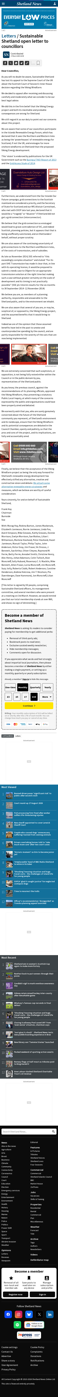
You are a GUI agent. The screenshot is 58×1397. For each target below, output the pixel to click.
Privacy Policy (8, 1369)
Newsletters (35, 1249)
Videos (33, 1254)
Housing (5, 1211)
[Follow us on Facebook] (8, 1314)
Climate (4, 1163)
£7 (25, 696)
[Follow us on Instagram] (18, 1314)
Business (5, 1159)
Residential (35, 1208)
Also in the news (8, 1146)
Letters (8, 36)
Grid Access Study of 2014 (22, 163)
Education (5, 1183)
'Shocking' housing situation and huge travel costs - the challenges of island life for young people (33, 873)
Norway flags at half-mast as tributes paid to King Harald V (34, 1062)
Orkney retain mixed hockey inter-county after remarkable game (33, 994)
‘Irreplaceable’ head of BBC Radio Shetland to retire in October (34, 863)
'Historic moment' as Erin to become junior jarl (34, 853)
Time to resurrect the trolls (26, 891)
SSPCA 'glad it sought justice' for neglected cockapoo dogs (34, 882)
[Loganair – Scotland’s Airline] (29, 354)
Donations (35, 1356)
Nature (4, 1217)
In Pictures (35, 1151)
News (4, 1142)
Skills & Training (37, 1199)
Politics (4, 1224)
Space (4, 1231)
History (4, 1207)
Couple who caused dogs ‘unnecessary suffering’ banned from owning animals (32, 833)
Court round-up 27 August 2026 (28, 803)
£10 (34, 696)
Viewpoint (5, 1260)
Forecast (34, 1230)
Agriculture (6, 1149)
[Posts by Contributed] (6, 54)
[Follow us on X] (39, 1314)
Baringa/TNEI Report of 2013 (41, 159)
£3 (8, 696)
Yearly (47, 687)
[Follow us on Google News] (34, 1324)
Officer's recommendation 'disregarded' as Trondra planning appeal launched (34, 902)
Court (3, 1180)
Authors (33, 1246)
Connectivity (7, 1170)
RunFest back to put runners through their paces (33, 974)
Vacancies (34, 1195)
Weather (5, 1245)
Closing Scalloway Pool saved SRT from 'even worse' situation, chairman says (32, 1023)
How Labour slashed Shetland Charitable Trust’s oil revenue (33, 1072)
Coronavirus (6, 1173)
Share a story (8, 1360)
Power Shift (6, 1228)
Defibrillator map (39, 1259)
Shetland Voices (37, 1157)
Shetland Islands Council (41, 1176)
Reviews (5, 1257)
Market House (36, 1183)
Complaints (36, 1351)
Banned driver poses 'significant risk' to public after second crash (32, 794)
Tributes (34, 1154)
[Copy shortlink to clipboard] (27, 63)
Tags (32, 1242)
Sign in (42, 1294)
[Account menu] (54, 4)
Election (5, 1187)
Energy (4, 1194)
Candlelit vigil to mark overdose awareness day (34, 984)
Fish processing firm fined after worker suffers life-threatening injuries (32, 814)
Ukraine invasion (8, 1241)
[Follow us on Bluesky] (29, 1314)
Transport (5, 1238)
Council (4, 1176)
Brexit (4, 1156)
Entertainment (7, 1197)
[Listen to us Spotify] (17, 1324)
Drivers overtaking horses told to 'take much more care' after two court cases (32, 843)
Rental (33, 1211)
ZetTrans (34, 1187)
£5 (17, 696)
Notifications (37, 1360)
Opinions (6, 1250)
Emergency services (10, 1190)
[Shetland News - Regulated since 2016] (29, 1335)
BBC (32, 1180)
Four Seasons (36, 1164)
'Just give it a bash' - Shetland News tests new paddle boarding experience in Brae (33, 1033)
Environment (7, 1200)
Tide (32, 1233)
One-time (10, 687)
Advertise (6, 1356)
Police (4, 1221)
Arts (3, 1153)
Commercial (36, 1169)
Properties (35, 1204)
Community (6, 1166)
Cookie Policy (37, 1347)
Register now (15, 1294)
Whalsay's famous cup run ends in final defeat (32, 1004)
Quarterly (35, 687)
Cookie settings (9, 1347)
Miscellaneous (36, 1221)
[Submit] (53, 1132)
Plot (32, 1218)
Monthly (22, 687)
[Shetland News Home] (29, 5)
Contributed (17, 53)
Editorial (34, 1142)
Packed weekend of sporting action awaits (34, 1052)
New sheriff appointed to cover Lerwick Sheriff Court (32, 823)
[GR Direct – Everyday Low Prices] (29, 18)
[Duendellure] (29, 179)
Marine (4, 1214)
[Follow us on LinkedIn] (50, 1314)
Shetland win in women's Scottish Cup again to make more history (32, 965)
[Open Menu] (3, 4)
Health (4, 1204)
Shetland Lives (36, 1161)
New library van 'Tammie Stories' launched (34, 1042)
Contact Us (7, 1351)
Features (35, 1147)
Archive (34, 1238)
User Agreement (9, 1364)
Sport (4, 1234)
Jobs (33, 1192)
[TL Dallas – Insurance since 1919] (29, 452)
